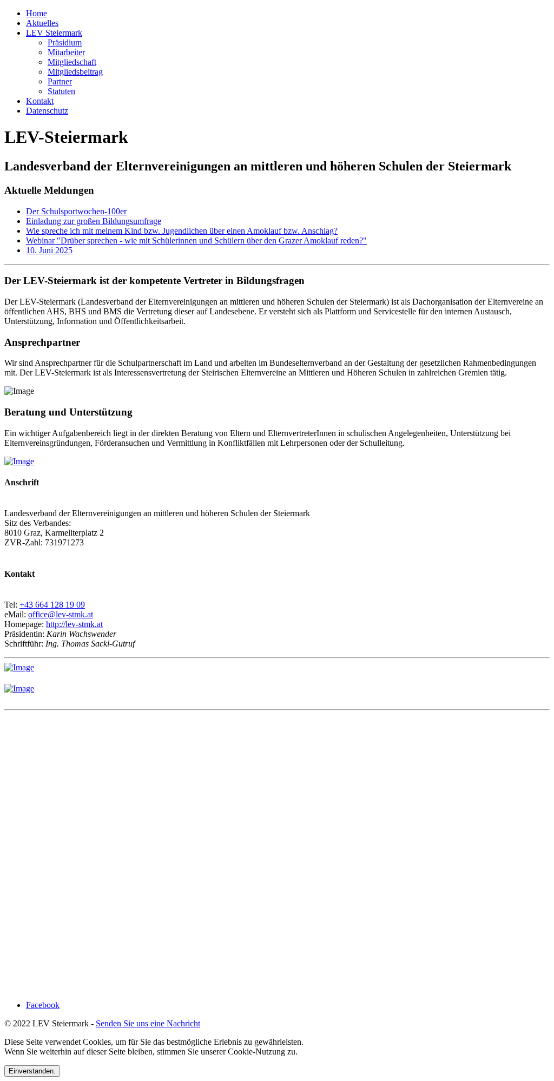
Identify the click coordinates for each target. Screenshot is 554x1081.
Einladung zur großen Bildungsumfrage (93, 221)
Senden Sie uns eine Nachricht (148, 1023)
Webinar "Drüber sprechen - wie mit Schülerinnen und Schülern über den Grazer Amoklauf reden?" (196, 240)
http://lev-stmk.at (74, 624)
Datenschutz (47, 110)
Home (36, 13)
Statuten (61, 91)
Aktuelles (42, 23)
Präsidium (65, 42)
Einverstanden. (32, 1071)
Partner (60, 81)
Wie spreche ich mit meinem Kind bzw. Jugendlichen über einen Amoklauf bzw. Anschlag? (182, 230)
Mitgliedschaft (72, 62)
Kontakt (40, 101)
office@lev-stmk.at (60, 614)
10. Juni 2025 (49, 250)
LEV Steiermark (54, 32)
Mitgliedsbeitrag (75, 71)
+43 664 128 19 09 (52, 604)
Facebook (43, 1005)
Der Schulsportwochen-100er (76, 211)
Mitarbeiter (66, 52)
